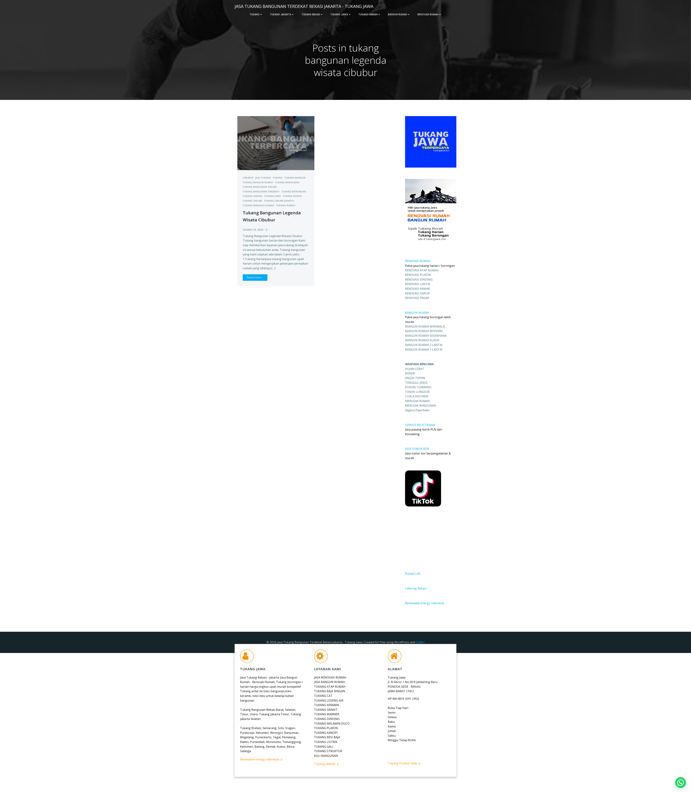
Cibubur (248, 177)
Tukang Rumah (285, 205)
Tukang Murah (292, 196)
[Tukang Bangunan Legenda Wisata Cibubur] (275, 143)
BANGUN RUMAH (417, 313)
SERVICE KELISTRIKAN (420, 425)
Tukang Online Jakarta (279, 200)
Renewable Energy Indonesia (424, 603)
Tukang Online (252, 200)
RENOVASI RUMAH (417, 261)
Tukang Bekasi (311, 14)
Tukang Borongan (293, 191)
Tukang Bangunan (287, 182)
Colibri (420, 642)
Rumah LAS (412, 574)
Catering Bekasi (415, 588)
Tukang (254, 14)
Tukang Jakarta (280, 14)
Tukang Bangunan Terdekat (261, 191)
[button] (680, 782)
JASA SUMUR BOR (417, 449)
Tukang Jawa (339, 14)
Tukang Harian (368, 14)
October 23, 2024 (253, 229)
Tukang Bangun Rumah (258, 182)
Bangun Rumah (397, 14)
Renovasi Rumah (427, 14)
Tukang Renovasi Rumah (258, 205)
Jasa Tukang (263, 177)
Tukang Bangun (295, 177)
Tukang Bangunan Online (260, 186)
